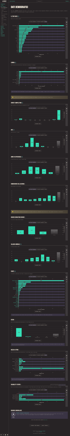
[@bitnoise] (18, 16)
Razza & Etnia (3, 23)
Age (1, 12)
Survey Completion (4, 11)
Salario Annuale (3, 19)
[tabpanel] (39, 38)
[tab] (66, 19)
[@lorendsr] (22, 102)
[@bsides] (15, 271)
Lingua (2, 10)
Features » (45, 425)
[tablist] (66, 23)
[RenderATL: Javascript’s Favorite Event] (13, 414)
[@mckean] (22, 156)
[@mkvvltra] (15, 62)
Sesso (2, 22)
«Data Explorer (35, 425)
